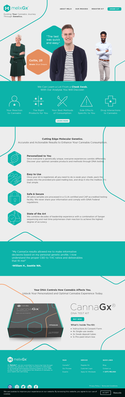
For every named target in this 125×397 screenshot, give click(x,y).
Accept (105, 392)
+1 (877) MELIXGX (109, 372)
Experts (65, 372)
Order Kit (114, 9)
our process (81, 9)
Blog (104, 365)
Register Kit (98, 9)
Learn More (62, 121)
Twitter (23, 387)
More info (117, 393)
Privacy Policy (94, 386)
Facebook (36, 387)
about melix (66, 9)
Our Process (66, 368)
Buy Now (77, 319)
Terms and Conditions (109, 386)
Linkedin (30, 387)
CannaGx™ (66, 365)
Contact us (107, 368)
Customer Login (86, 368)
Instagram (17, 387)
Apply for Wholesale (88, 372)
